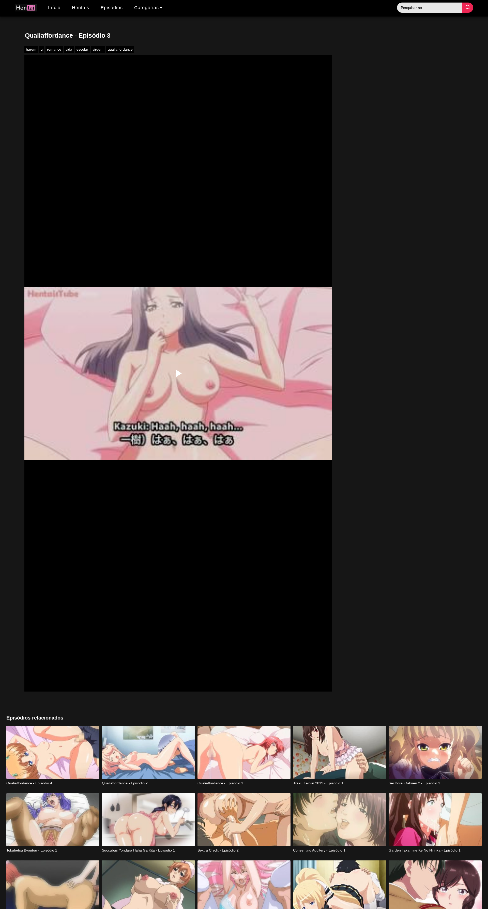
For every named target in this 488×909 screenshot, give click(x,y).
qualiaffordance (120, 49)
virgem (98, 49)
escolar (82, 49)
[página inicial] (26, 8)
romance (54, 49)
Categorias (146, 7)
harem (31, 49)
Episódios (112, 7)
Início (54, 7)
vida (69, 49)
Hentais (80, 7)
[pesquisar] (467, 8)
